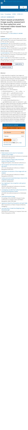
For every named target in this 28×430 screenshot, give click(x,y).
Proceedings (8, 14)
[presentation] (14, 96)
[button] (26, 10)
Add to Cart (7, 140)
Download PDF (7, 64)
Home (2, 14)
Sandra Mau (3, 48)
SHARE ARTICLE (18, 64)
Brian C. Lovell (4, 57)
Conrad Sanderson (5, 53)
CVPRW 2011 (20, 14)
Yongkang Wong (5, 38)
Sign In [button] (19, 128)
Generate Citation (6, 67)
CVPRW (14, 14)
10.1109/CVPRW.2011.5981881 (15, 33)
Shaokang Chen (4, 43)
